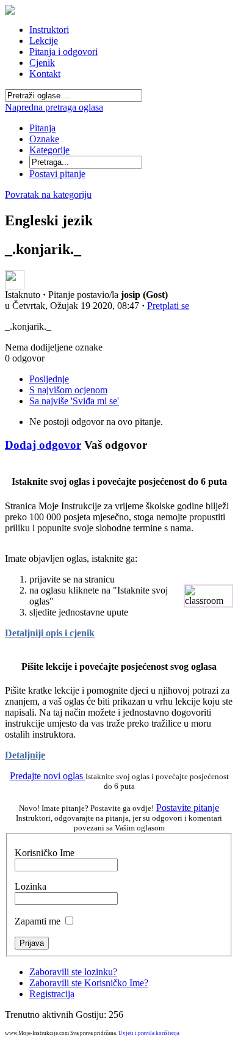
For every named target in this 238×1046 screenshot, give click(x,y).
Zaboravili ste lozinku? (73, 972)
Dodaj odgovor (43, 444)
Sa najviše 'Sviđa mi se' (74, 401)
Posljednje (49, 379)
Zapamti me (37, 921)
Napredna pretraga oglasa (54, 107)
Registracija (51, 994)
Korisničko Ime (44, 853)
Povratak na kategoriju (48, 194)
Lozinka (30, 886)
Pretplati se (168, 305)
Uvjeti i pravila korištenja (148, 1033)
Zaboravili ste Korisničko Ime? (88, 983)
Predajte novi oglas (47, 776)
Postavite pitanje (187, 807)
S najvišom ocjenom (68, 390)
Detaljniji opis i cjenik (50, 633)
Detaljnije (25, 755)
